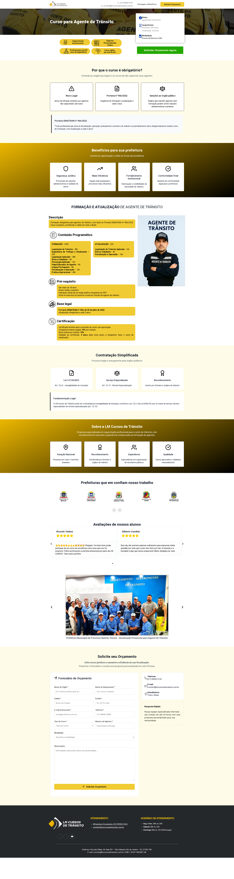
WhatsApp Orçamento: (103, 824)
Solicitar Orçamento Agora (160, 50)
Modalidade (58, 733)
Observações (59, 746)
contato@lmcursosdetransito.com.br (108, 827)
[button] (51, 544)
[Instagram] (65, 836)
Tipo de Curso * (60, 721)
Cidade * (57, 698)
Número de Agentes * (104, 721)
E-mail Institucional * (62, 710)
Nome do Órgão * (61, 687)
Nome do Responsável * (105, 687)
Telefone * (99, 710)
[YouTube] (72, 836)
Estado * (98, 698)
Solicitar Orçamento (172, 4)
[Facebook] (59, 836)
